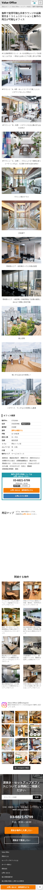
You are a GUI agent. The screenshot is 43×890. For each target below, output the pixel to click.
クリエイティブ (14, 466)
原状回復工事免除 (7, 469)
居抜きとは (5, 856)
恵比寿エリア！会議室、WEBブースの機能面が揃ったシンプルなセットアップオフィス (11, 658)
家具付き (5, 458)
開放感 (29, 466)
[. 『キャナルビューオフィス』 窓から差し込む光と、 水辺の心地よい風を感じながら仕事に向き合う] (8, 730)
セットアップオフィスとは (10, 860)
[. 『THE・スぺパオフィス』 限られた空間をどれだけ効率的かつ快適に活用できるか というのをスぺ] (35, 744)
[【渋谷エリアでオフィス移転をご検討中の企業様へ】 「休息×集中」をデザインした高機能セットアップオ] (35, 730)
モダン (23, 466)
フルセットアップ (33, 463)
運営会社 (4, 868)
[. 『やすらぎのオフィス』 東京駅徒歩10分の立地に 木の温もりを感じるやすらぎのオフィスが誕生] (21, 744)
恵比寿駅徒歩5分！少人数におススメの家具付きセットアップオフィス (11, 686)
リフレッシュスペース (19, 463)
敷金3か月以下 (14, 458)
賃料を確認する (17, 430)
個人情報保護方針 (7, 877)
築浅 (16, 469)
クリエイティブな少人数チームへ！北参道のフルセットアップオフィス (11, 603)
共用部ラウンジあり (8, 461)
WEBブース (24, 458)
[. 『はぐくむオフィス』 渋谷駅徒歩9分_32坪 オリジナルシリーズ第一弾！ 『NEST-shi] (21, 730)
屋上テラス (33, 461)
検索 (37, 797)
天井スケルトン (35, 458)
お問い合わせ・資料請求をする (21, 490)
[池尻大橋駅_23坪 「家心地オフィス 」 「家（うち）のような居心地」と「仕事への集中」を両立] (21, 758)
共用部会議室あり (22, 461)
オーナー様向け (6, 864)
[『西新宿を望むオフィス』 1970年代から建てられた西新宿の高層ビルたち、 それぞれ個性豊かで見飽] (8, 758)
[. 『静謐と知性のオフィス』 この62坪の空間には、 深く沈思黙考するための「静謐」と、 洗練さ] (21, 717)
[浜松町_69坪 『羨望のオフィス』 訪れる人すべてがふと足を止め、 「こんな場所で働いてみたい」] (8, 717)
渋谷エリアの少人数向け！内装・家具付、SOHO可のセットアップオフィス (32, 603)
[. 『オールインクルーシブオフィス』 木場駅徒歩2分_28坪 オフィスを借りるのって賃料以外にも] (8, 744)
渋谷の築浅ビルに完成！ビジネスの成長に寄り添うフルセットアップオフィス (32, 686)
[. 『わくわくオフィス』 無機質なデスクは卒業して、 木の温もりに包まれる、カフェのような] (35, 717)
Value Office (5, 852)
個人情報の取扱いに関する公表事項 (13, 881)
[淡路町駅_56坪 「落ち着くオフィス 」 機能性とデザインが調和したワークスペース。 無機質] (35, 758)
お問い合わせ (27, 514)
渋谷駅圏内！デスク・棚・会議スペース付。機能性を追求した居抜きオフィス (32, 657)
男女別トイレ (6, 463)
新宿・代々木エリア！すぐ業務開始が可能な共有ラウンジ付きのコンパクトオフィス (11, 630)
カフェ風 (5, 466)
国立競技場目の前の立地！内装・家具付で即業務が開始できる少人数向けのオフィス (32, 630)
